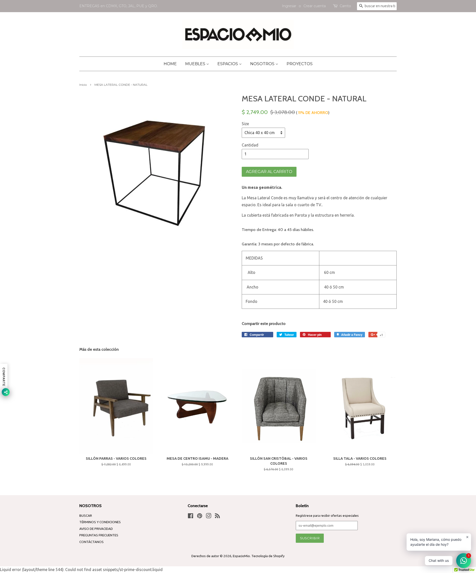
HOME (170, 63)
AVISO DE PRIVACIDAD (96, 529)
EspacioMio (241, 556)
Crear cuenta (314, 6)
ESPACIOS (228, 63)
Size (245, 123)
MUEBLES (195, 63)
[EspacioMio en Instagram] (208, 517)
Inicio (83, 84)
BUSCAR (85, 515)
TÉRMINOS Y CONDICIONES (100, 522)
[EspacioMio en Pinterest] (199, 517)
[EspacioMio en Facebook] (190, 517)
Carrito (345, 6)
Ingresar (289, 6)
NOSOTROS (262, 63)
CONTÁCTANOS (91, 542)
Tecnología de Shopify (268, 556)
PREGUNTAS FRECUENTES (98, 535)
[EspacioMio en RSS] (217, 517)
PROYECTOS (300, 63)
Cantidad (250, 145)
